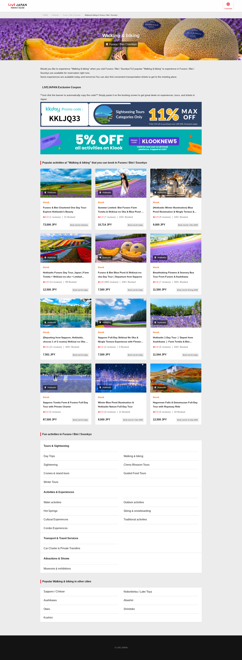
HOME (45, 15)
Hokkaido (55, 15)
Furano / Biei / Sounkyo (72, 15)
